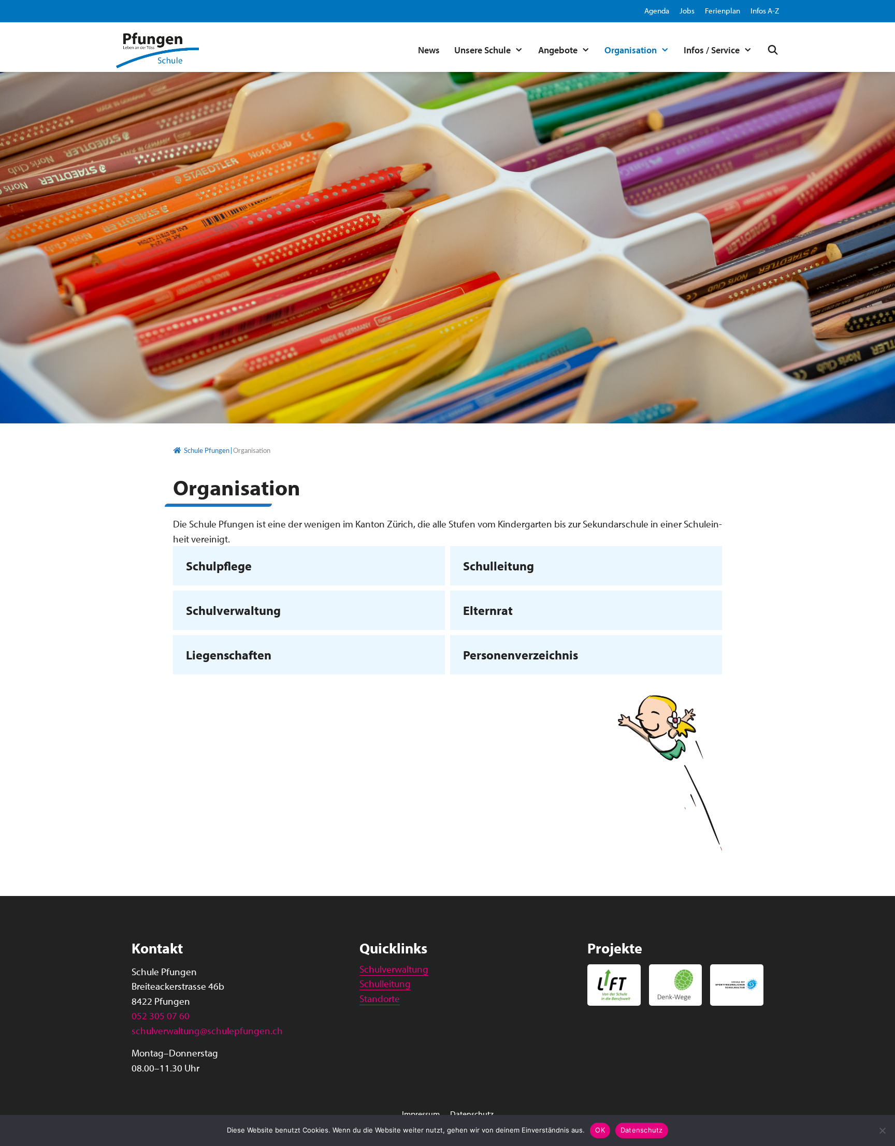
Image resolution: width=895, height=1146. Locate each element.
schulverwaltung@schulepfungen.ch (207, 1030)
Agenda (656, 11)
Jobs (687, 11)
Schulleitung (498, 566)
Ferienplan (722, 11)
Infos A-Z (764, 11)
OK (600, 1130)
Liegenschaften (228, 655)
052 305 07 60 (161, 1015)
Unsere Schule (482, 50)
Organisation (630, 50)
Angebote (558, 50)
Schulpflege (219, 566)
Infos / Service (712, 50)
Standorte (379, 998)
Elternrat (488, 610)
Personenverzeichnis (520, 655)
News (429, 50)
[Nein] (882, 1130)
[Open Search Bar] (769, 50)
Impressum (421, 1114)
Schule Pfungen (206, 451)
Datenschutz (472, 1114)
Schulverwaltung (233, 610)
